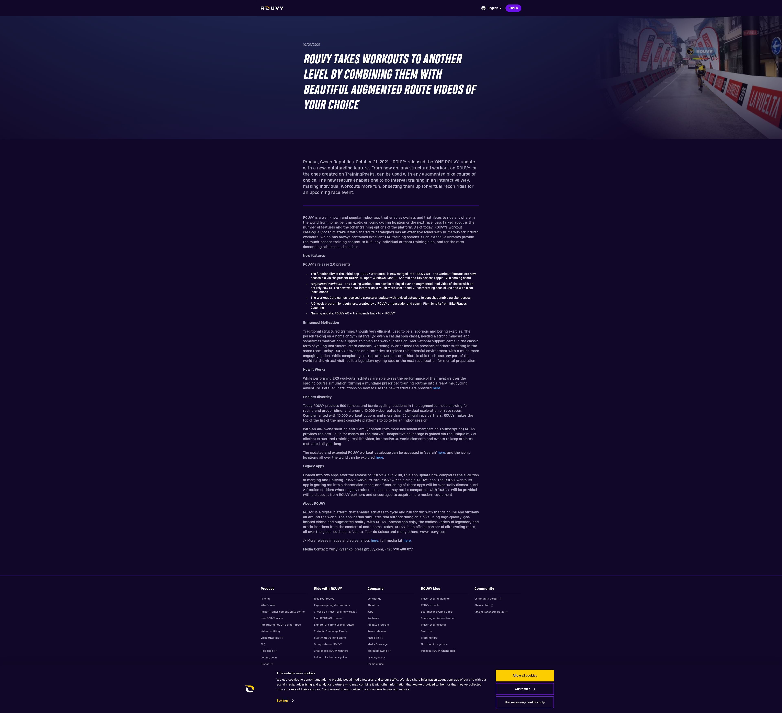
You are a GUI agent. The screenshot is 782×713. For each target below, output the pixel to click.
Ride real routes (324, 598)
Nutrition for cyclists (434, 644)
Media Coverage (378, 644)
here (436, 388)
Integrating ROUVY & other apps (281, 624)
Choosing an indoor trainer (438, 618)
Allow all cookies (525, 675)
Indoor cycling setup (434, 624)
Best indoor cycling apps (436, 611)
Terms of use (376, 664)
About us (373, 605)
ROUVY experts (430, 605)
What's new (268, 605)
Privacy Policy (377, 657)
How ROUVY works (272, 618)
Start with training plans (330, 637)
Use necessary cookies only (525, 702)
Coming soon (269, 657)
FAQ (263, 644)
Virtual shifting (270, 631)
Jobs (370, 611)
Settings (283, 700)
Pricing (265, 598)
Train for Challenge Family (331, 631)
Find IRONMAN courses (328, 618)
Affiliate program (378, 624)
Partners (373, 618)
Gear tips (427, 631)
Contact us (374, 598)
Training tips (429, 637)
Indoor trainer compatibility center (283, 611)
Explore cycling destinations (332, 605)
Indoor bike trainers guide (330, 657)
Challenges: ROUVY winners (331, 650)
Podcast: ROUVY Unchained (438, 650)
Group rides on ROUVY (328, 644)
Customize (522, 689)
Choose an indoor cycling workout (335, 611)
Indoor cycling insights (435, 598)
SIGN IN (513, 8)
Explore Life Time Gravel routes (334, 624)
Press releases (377, 631)
